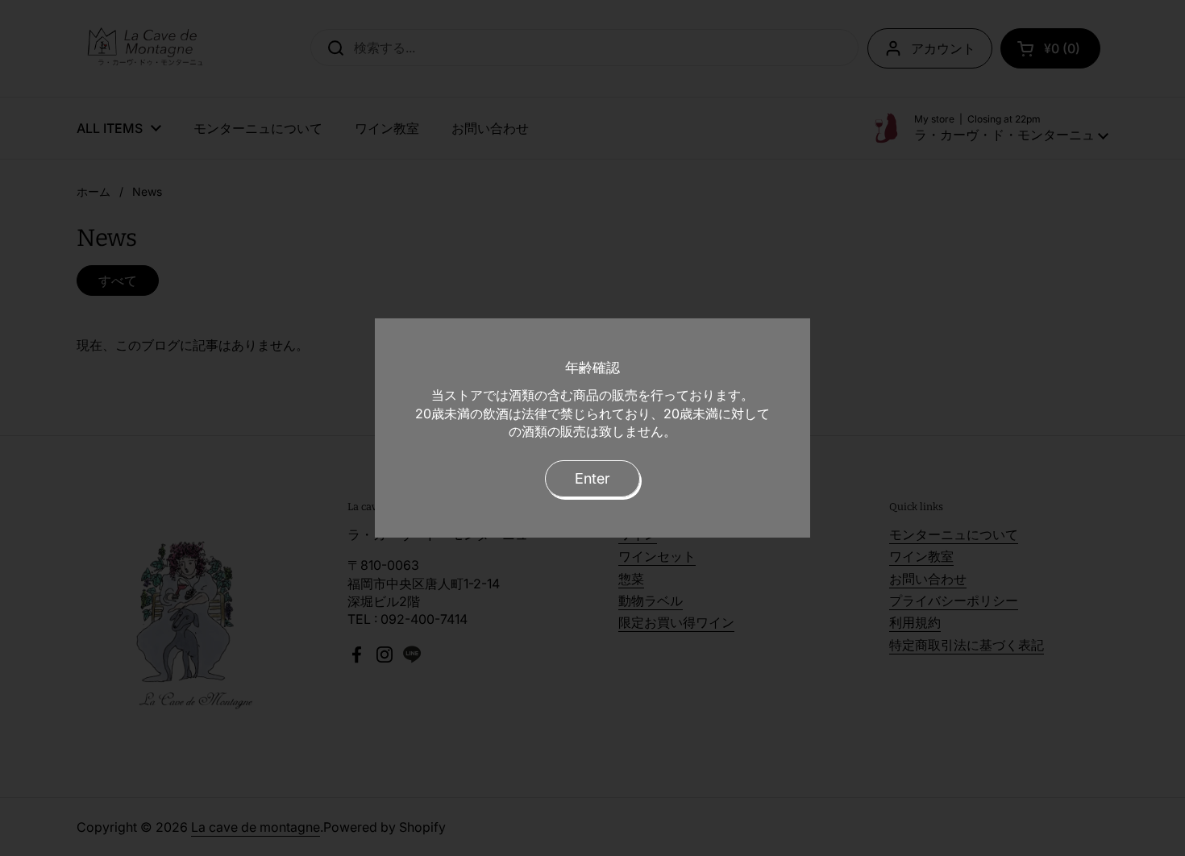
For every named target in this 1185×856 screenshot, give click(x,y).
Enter (592, 478)
